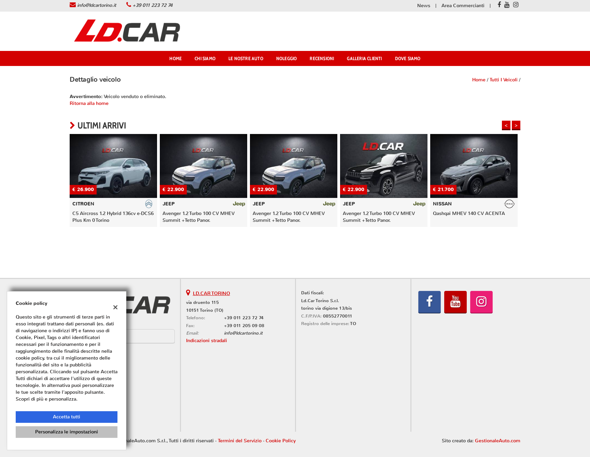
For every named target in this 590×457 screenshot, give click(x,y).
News (423, 5)
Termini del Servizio (240, 441)
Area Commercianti (462, 5)
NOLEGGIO (286, 58)
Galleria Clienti (364, 58)
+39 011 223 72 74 (152, 5)
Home (175, 58)
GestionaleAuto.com (497, 441)
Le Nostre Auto (245, 58)
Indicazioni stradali (206, 340)
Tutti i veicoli (504, 80)
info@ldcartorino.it (96, 5)
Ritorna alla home (89, 103)
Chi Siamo (205, 58)
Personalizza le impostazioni (66, 432)
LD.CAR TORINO (211, 293)
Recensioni (322, 58)
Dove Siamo (408, 58)
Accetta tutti (66, 417)
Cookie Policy (281, 441)
